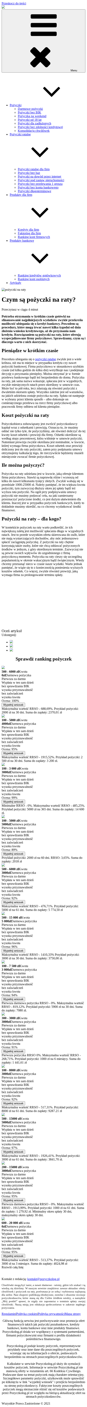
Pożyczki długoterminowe (34, 191)
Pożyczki (15, 105)
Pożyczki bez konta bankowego (38, 187)
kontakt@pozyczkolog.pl (43, 1279)
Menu (74, 70)
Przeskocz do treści (14, 3)
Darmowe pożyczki (30, 108)
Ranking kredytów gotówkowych (39, 275)
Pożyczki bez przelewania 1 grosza (40, 184)
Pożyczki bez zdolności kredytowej (40, 127)
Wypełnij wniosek (13, 704)
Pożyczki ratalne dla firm (34, 169)
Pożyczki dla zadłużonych (34, 123)
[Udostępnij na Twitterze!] (11, 646)
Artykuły (15, 282)
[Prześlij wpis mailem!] (11, 650)
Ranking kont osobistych (34, 279)
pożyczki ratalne (45, 359)
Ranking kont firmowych (34, 237)
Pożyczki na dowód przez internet (39, 176)
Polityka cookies (26, 1314)
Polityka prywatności (51, 1314)
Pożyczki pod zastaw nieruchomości (41, 180)
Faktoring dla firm (29, 233)
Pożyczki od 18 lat (29, 119)
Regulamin (9, 1314)
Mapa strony (73, 1314)
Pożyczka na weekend (32, 116)
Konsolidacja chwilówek (34, 130)
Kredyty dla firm (28, 229)
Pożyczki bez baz (29, 173)
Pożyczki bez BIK (29, 112)
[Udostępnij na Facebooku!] (11, 642)
